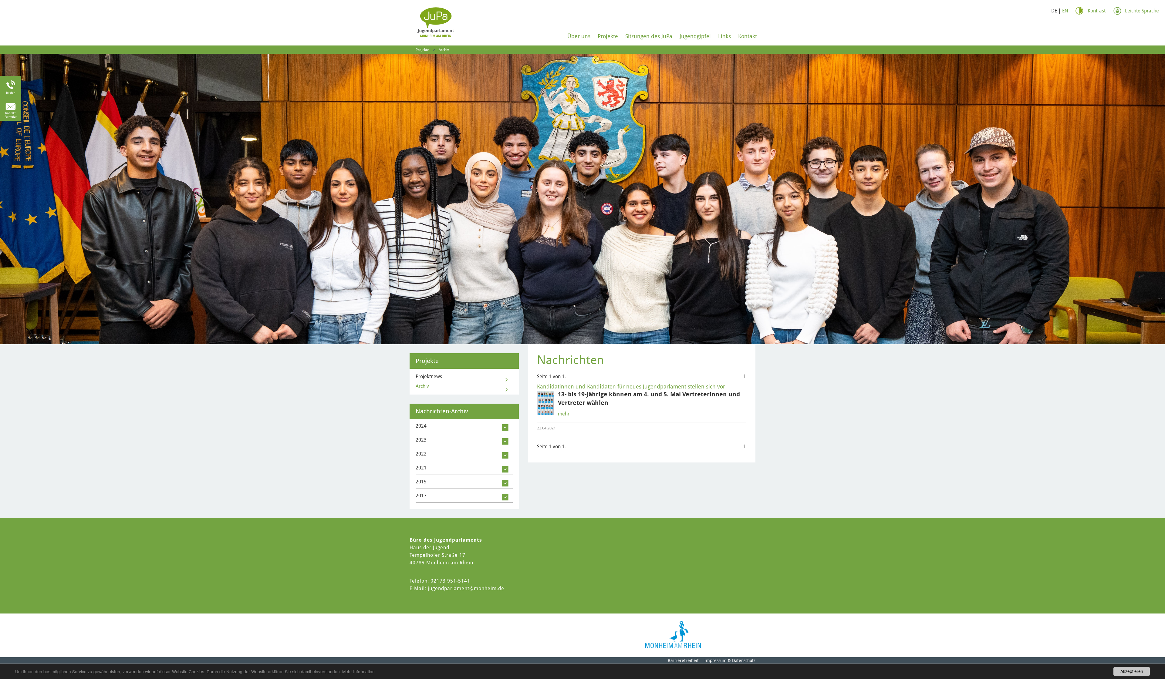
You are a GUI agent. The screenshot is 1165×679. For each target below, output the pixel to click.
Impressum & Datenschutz (729, 660)
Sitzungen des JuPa (648, 36)
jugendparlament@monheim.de (466, 588)
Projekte (608, 36)
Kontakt (747, 36)
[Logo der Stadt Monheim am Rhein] (673, 634)
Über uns (578, 36)
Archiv (444, 50)
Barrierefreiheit (683, 660)
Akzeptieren (1131, 671)
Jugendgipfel (695, 36)
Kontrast (1097, 11)
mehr (563, 414)
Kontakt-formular (11, 114)
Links (724, 36)
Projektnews (429, 376)
